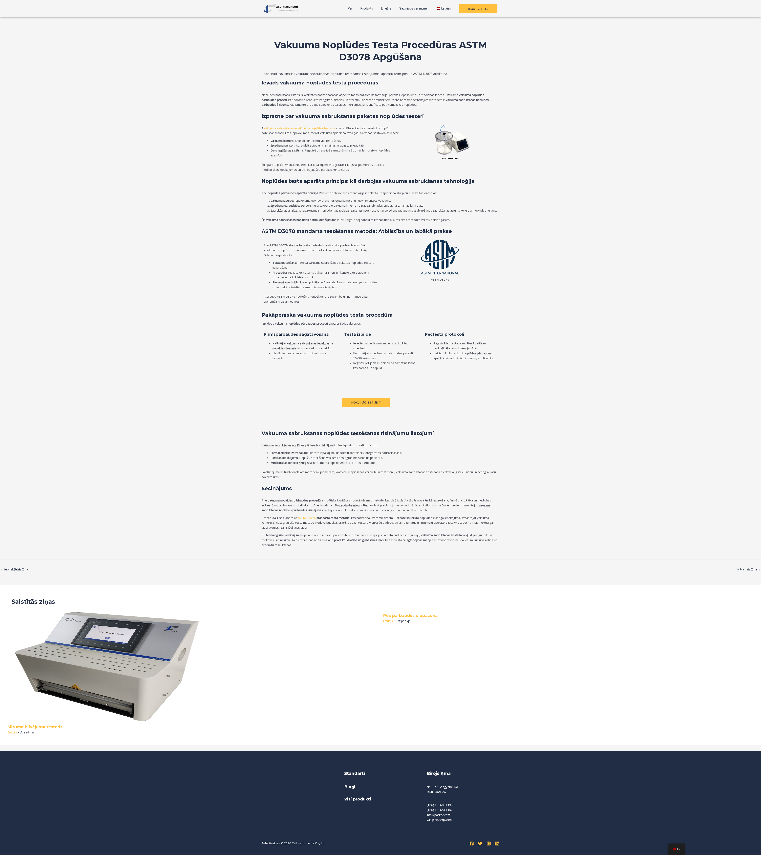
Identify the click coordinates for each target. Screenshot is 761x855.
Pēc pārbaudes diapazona (410, 615)
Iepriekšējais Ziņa (14, 569)
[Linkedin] (497, 843)
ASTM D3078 (307, 518)
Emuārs (386, 8)
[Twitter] (480, 843)
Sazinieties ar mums (413, 8)
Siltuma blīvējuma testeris (35, 727)
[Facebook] (471, 843)
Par (350, 8)
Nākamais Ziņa (749, 569)
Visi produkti (357, 799)
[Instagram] (489, 843)
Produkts (366, 8)
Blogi (350, 786)
